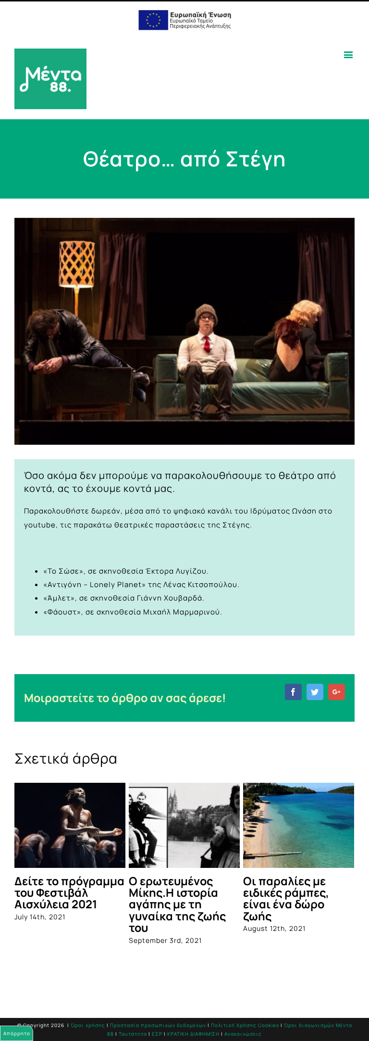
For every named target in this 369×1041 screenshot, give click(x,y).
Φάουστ (62, 612)
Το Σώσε (63, 571)
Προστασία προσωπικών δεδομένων (158, 1022)
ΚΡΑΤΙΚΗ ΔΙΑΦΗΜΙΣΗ (193, 1031)
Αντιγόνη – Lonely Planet (95, 584)
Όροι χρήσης (88, 1022)
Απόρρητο (16, 1033)
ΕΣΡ (157, 1031)
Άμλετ (59, 598)
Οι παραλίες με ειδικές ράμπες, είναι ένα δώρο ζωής (205, 898)
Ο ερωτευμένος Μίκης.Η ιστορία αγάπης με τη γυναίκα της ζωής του (96, 904)
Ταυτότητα (133, 1031)
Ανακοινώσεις (243, 1031)
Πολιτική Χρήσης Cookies (245, 1022)
